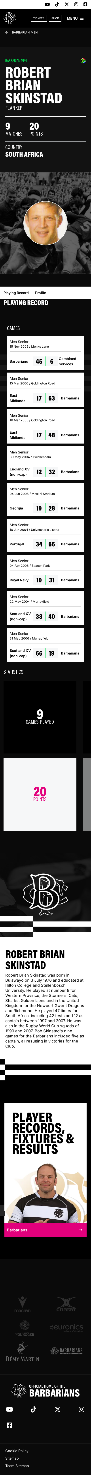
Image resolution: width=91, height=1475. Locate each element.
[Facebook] (85, 4)
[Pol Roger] (24, 1327)
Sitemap (12, 1458)
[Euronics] (66, 1327)
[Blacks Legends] (66, 1351)
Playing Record (16, 293)
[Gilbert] (66, 1304)
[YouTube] (47, 4)
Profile (40, 293)
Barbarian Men (25, 32)
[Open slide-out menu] (75, 18)
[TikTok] (57, 4)
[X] (66, 4)
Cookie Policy (16, 1451)
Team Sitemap (17, 1466)
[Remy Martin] (24, 1351)
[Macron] (24, 1304)
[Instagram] (76, 4)
